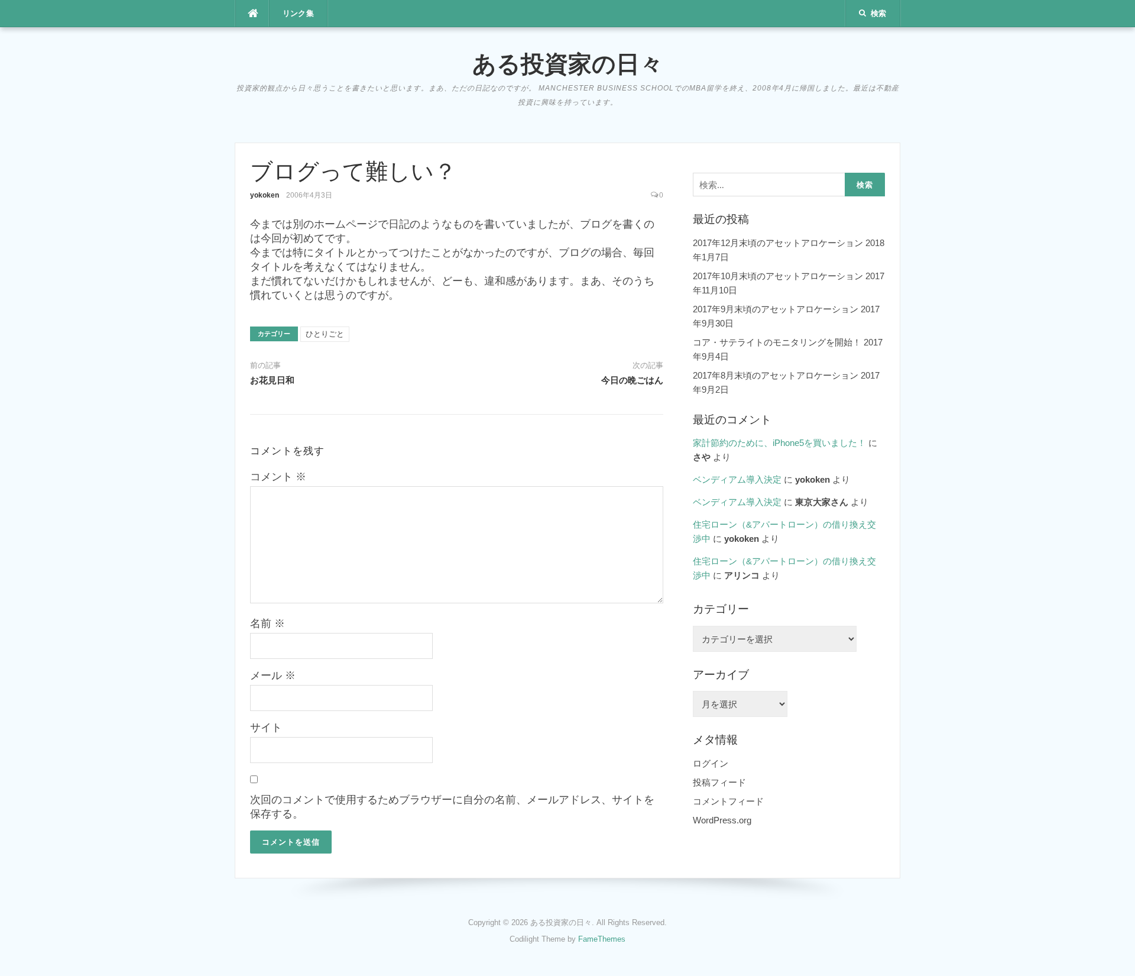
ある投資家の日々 (567, 63)
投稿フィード (719, 782)
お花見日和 (272, 380)
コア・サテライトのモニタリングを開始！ (777, 342)
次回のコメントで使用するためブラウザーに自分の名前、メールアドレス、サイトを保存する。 (452, 807)
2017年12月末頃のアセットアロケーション (778, 243)
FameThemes (601, 939)
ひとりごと (325, 333)
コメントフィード (728, 801)
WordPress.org (722, 820)
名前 (267, 623)
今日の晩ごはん (632, 380)
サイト (266, 727)
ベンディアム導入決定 (737, 479)
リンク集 (298, 13)
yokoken (264, 195)
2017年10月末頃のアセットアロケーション (778, 276)
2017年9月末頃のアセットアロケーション (775, 309)
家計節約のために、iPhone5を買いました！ (779, 443)
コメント (278, 477)
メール (273, 675)
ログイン (710, 763)
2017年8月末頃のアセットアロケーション (775, 375)
